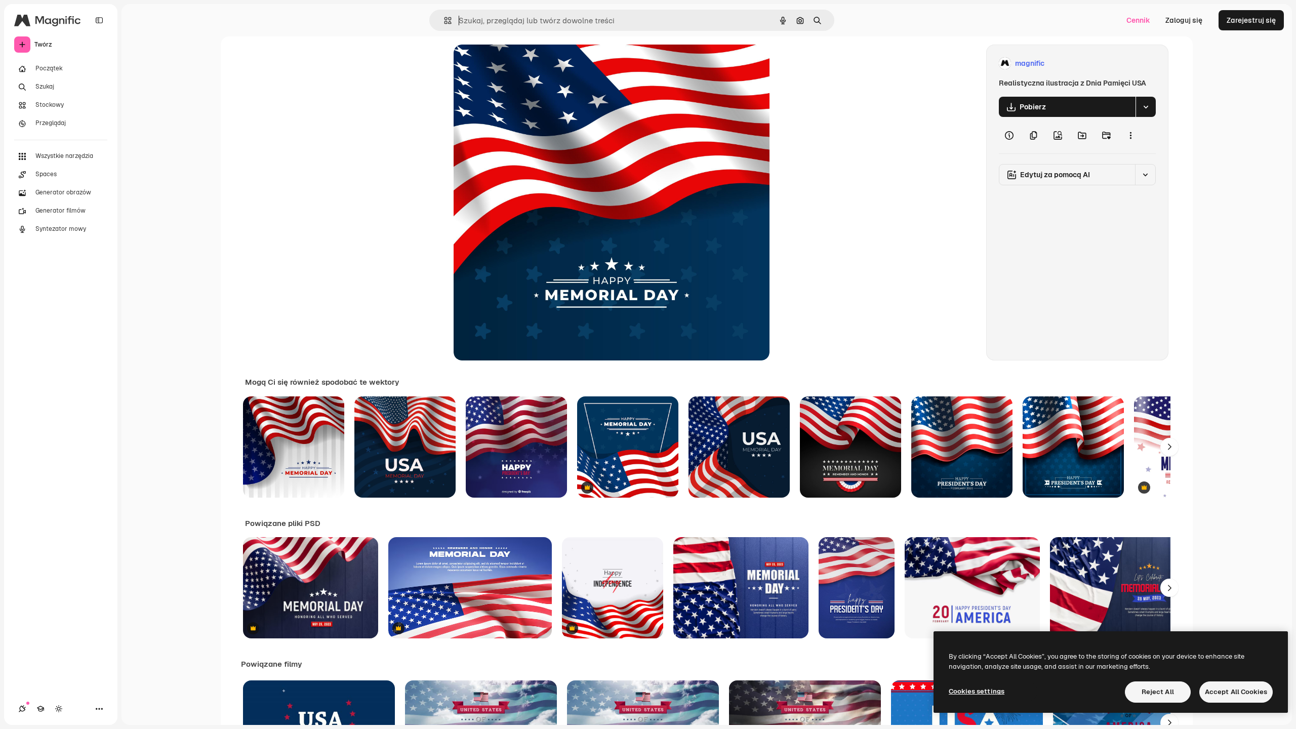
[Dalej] (1169, 447)
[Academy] (40, 709)
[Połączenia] (22, 709)
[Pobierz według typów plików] (1146, 107)
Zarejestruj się (1251, 20)
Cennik (1138, 20)
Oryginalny (523, 63)
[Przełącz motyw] (59, 709)
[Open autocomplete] (444, 20)
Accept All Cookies (1236, 691)
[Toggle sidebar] (99, 20)
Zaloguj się (1183, 20)
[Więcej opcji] (1130, 135)
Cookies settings (976, 691)
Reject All (1158, 691)
